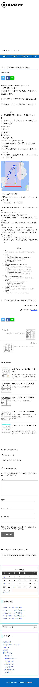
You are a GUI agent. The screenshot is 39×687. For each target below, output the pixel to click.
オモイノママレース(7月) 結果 (23, 384)
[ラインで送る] (12, 78)
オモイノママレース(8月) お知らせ (14, 610)
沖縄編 (8, 656)
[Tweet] (3, 78)
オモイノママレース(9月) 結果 (23, 411)
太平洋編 (9, 667)
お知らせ (7, 642)
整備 (5, 650)
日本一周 (7, 653)
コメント (3, 479)
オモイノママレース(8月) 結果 (23, 398)
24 (14, 587)
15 (4, 584)
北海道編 (9, 664)
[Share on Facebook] (8, 78)
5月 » (7, 592)
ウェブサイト (5, 517)
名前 (3, 500)
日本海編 (9, 661)
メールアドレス (6, 508)
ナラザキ (34, 310)
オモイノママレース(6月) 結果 (12, 618)
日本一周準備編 (10, 658)
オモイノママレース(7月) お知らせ (14, 616)
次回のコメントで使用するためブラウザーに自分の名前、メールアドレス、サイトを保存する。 (19, 528)
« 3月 (3, 592)
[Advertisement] (19, 29)
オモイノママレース (31, 305)
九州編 (8, 672)
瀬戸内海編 (10, 669)
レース (6, 647)
